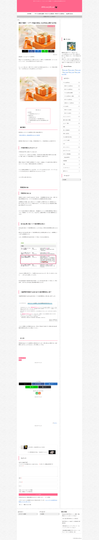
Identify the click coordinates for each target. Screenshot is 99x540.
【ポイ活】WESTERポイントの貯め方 (70, 518)
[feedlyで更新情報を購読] (37, 393)
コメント (21, 465)
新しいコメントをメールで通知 (26, 490)
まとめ (29, 122)
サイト (20, 486)
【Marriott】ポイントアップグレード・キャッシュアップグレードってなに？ (71, 526)
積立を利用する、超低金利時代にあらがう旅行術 (30, 135)
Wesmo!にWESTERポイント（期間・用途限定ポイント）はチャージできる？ (71, 515)
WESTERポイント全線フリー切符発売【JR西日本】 (71, 522)
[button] (51, 51)
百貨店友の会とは (32, 117)
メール (21, 482)
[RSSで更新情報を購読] (39, 393)
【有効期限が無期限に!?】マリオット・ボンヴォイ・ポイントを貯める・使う (71, 531)
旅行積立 (30, 112)
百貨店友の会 (30, 115)
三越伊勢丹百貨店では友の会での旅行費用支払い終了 (39, 120)
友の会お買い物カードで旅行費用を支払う (37, 118)
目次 (37, 109)
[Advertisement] (38, 371)
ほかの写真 (64, 74)
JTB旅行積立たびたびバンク (34, 113)
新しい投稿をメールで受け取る (26, 491)
